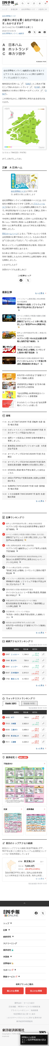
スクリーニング (10, 943)
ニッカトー (15, 654)
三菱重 (13, 742)
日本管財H (15, 672)
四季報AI (7, 963)
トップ (4, 9)
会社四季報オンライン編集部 (13, 33)
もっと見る (39, 293)
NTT (12, 717)
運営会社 (18, 1003)
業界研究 (7, 950)
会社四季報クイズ (28, 9)
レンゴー (14, 666)
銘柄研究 (7, 936)
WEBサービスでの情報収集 (29, 1006)
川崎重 (13, 723)
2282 (28, 83)
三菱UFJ (14, 729)
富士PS (13, 660)
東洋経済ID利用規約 (24, 1021)
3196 (37, 87)
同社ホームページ (10, 233)
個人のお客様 (13, 990)
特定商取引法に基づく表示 (24, 1014)
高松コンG (15, 679)
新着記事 (14, 9)
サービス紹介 (29, 1003)
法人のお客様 (36, 990)
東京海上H (15, 735)
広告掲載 (12, 1006)
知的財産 (34, 1010)
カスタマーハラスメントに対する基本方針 (24, 1017)
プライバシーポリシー (20, 1010)
